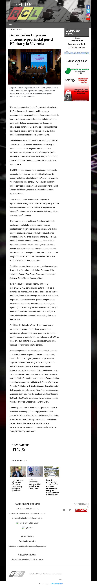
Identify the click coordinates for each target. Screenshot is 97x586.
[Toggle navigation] (10, 25)
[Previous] (13, 482)
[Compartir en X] (18, 450)
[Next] (55, 482)
